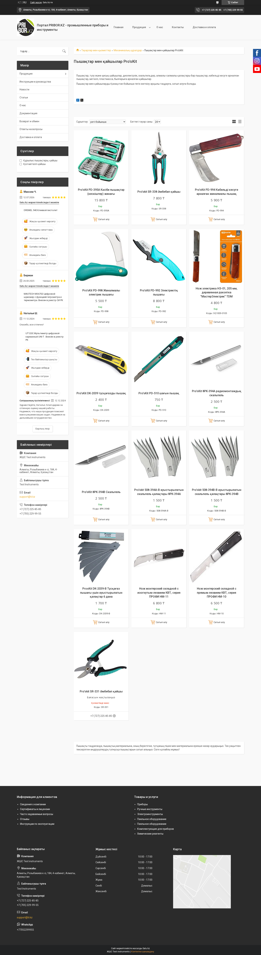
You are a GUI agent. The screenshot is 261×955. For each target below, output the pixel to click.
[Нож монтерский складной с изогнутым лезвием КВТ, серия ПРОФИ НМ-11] (158, 556)
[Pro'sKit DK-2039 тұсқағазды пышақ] (101, 359)
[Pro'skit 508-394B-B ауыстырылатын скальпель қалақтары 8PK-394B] (216, 457)
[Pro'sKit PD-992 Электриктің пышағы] (158, 256)
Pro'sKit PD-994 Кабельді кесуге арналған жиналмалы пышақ (216, 191)
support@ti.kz (27, 496)
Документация (28, 113)
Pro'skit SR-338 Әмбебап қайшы (158, 191)
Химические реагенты (150, 833)
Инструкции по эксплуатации (37, 823)
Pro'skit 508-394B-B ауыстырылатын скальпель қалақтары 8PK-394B (216, 491)
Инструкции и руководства (35, 81)
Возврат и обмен (29, 121)
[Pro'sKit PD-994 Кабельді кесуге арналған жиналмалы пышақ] (216, 157)
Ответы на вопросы (31, 129)
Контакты (178, 27)
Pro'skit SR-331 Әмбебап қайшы (101, 691)
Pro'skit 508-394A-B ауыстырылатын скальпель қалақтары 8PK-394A (159, 491)
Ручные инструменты (149, 809)
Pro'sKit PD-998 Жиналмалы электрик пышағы (101, 292)
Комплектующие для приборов (155, 828)
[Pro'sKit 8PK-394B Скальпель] (101, 457)
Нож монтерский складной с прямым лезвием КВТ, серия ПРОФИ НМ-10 (216, 592)
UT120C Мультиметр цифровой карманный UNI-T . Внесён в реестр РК (45, 336)
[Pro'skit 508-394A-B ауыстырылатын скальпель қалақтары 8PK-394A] (158, 457)
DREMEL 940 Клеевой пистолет (41, 210)
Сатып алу (103, 219)
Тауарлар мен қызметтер (96, 50)
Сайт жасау (36, 2)
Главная (118, 27)
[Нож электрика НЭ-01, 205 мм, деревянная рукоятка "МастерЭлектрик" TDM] (216, 256)
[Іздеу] (64, 51)
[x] (81, 100)
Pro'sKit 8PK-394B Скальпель (101, 492)
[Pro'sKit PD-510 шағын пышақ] (158, 359)
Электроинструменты (150, 814)
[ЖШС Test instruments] (25, 27)
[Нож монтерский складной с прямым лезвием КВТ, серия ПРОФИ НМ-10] (216, 556)
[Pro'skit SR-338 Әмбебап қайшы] (158, 157)
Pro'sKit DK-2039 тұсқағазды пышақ (101, 393)
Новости (24, 89)
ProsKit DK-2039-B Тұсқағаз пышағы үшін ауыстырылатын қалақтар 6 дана (101, 592)
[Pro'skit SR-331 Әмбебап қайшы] (101, 659)
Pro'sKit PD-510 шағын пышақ (158, 393)
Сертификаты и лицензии (35, 809)
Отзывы (24, 819)
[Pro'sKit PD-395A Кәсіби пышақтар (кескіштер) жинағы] (101, 157)
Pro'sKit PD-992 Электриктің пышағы (159, 292)
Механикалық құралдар (128, 50)
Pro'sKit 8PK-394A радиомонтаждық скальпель (216, 393)
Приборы (142, 804)
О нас (159, 27)
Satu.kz (146, 948)
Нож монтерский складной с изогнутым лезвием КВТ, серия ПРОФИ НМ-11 (158, 592)
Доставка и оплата (204, 27)
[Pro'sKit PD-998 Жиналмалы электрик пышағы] (101, 256)
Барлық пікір (43, 428)
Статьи (24, 97)
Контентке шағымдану (142, 951)
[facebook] (77, 100)
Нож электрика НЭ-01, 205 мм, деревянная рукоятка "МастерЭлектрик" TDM (216, 292)
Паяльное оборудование (151, 819)
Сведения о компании (33, 804)
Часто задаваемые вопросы (36, 814)
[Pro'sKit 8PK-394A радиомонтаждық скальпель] (216, 359)
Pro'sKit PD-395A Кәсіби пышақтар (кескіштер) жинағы (101, 191)
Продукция (139, 27)
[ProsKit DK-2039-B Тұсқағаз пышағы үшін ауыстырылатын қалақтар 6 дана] (101, 556)
